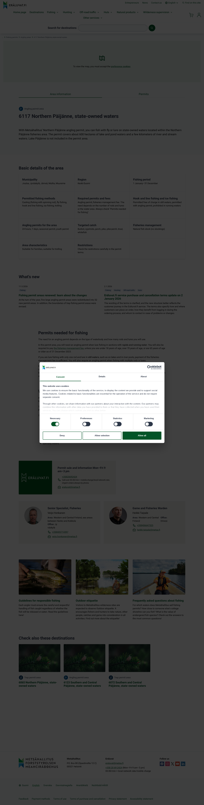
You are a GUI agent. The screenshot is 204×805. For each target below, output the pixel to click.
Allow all (142, 435)
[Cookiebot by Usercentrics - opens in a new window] (149, 367)
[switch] (86, 424)
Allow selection (102, 435)
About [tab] (144, 376)
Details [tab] (102, 376)
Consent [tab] (60, 377)
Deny (62, 435)
